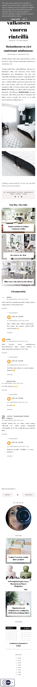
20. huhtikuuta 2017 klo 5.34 (12, 383)
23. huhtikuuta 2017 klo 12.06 (18, 446)
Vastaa (4, 308)
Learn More (15, 19)
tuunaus (18, 194)
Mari (9, 339)
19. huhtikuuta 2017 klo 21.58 (18, 321)
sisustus (20, 192)
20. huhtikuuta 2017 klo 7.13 (17, 365)
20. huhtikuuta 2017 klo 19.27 (13, 420)
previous (28, 495)
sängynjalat (28, 192)
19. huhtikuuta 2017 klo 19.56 (17, 299)
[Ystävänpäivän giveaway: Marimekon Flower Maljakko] (18, 590)
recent (7, 495)
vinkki (25, 194)
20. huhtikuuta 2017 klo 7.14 (17, 402)
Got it (24, 19)
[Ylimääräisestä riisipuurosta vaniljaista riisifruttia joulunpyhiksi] (18, 616)
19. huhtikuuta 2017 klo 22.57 (17, 341)
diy (5, 192)
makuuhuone (11, 192)
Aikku (9, 297)
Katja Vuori (17, 316)
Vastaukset (13, 313)
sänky (12, 194)
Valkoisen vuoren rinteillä (18, 29)
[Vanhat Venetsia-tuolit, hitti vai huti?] (18, 563)
